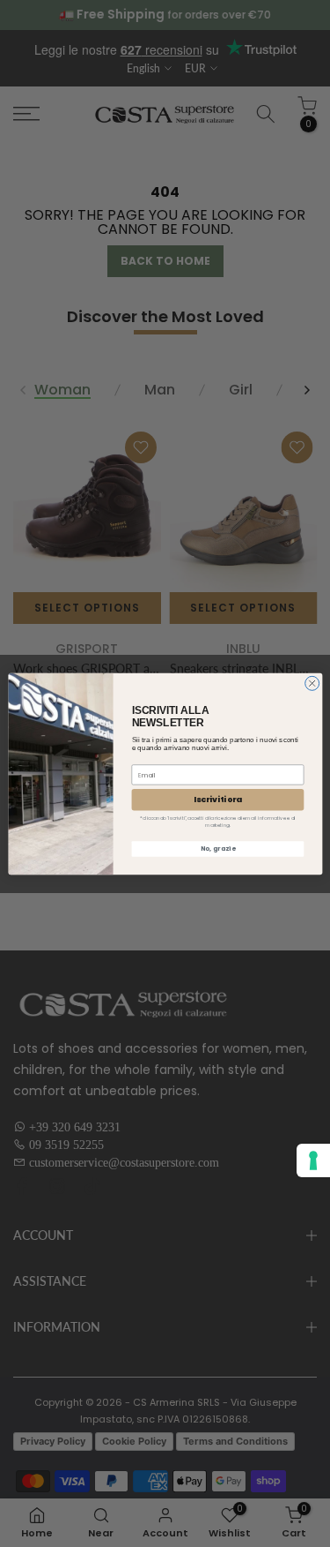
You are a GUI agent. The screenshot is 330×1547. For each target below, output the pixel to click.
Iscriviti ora (218, 799)
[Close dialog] (311, 683)
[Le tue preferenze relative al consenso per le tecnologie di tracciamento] (313, 1160)
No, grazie (217, 848)
